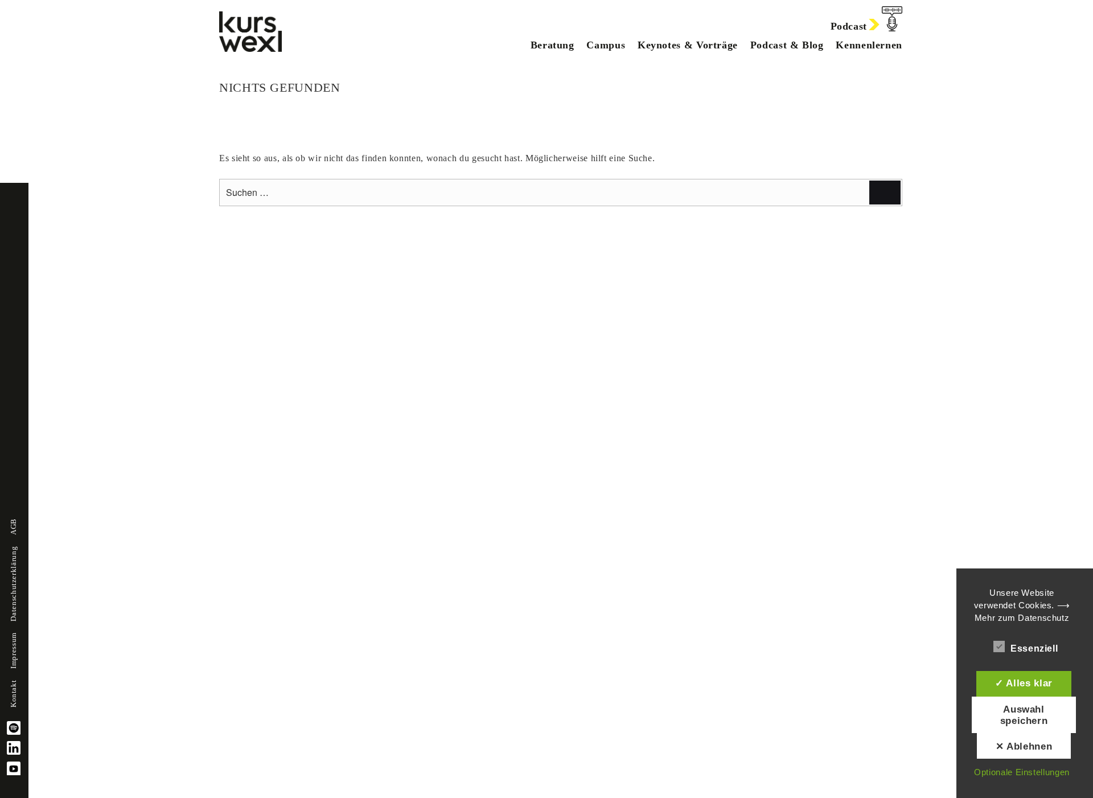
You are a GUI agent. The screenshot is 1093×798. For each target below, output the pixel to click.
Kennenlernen (869, 45)
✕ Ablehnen (1024, 746)
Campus (605, 45)
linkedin (13, 748)
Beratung (552, 45)
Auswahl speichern (1024, 715)
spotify (13, 728)
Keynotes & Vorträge (688, 45)
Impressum (14, 650)
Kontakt (14, 693)
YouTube (13, 768)
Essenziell (1034, 648)
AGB (14, 526)
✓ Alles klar (1024, 683)
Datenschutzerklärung (14, 583)
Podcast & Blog (787, 45)
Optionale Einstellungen (1022, 772)
